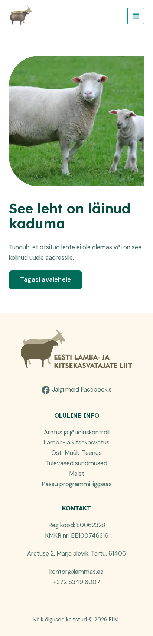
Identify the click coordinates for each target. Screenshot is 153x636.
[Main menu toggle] (135, 16)
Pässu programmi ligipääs (77, 484)
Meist (76, 474)
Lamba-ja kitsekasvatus (76, 442)
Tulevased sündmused (76, 463)
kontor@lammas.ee (76, 572)
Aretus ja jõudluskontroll (77, 432)
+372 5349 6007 (76, 582)
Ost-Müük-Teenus (76, 453)
